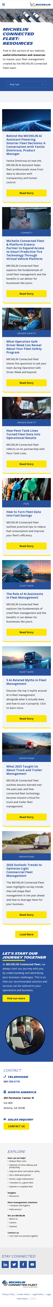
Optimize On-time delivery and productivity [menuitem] (23, 1166)
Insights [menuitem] (12, 1192)
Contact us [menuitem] (13, 1232)
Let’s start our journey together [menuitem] (23, 1236)
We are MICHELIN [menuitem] (16, 1215)
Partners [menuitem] (13, 1226)
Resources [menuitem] (14, 1196)
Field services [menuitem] (15, 1209)
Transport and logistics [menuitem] (19, 1205)
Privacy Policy (8, 1294)
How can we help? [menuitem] (17, 1158)
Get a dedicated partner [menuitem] (20, 1175)
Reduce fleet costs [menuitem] (17, 1161)
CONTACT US (16, 1126)
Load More (26, 934)
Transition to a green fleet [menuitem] (21, 1182)
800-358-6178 (12, 1081)
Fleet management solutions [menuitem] (22, 1202)
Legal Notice (38, 1294)
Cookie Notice (23, 1294)
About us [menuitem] (13, 1218)
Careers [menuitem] (12, 1222)
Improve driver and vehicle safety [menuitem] (24, 1171)
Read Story (26, 193)
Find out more (16, 998)
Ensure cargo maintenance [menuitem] (21, 1179)
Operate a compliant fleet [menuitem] (21, 1186)
